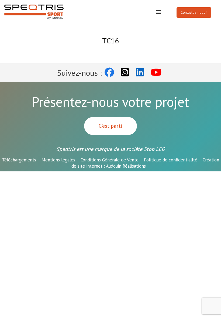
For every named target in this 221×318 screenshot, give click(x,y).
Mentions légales (58, 160)
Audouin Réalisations (145, 163)
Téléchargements (19, 160)
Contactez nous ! (194, 12)
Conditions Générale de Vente (110, 160)
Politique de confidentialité (170, 160)
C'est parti (110, 125)
